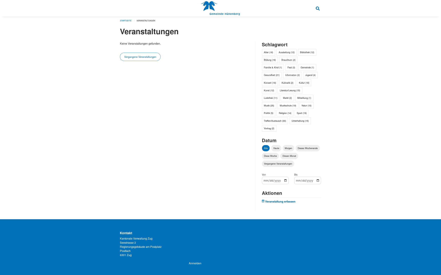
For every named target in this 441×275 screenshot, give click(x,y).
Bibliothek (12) (307, 52)
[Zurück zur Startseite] (220, 8)
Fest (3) (291, 67)
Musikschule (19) (288, 105)
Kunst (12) (269, 90)
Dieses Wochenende (308, 148)
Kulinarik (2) (287, 82)
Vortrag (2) (269, 128)
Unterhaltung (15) (300, 120)
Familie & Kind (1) (273, 67)
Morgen (288, 148)
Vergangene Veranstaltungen (140, 57)
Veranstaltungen (145, 20)
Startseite (125, 20)
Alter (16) (268, 52)
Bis (296, 174)
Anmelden (195, 263)
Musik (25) (269, 105)
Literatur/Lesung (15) (290, 90)
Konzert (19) (270, 82)
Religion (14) (285, 113)
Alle (266, 148)
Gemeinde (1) (307, 67)
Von (264, 174)
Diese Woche (270, 155)
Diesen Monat (289, 155)
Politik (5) (268, 113)
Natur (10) (306, 105)
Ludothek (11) (270, 97)
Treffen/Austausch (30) (275, 120)
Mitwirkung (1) (304, 97)
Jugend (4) (310, 75)
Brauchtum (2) (288, 59)
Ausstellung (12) (287, 52)
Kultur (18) (304, 82)
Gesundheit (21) (272, 75)
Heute (276, 148)
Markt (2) (287, 97)
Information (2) (292, 75)
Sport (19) (302, 113)
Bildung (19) (270, 59)
